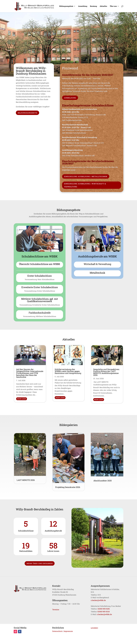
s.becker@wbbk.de (98, 600)
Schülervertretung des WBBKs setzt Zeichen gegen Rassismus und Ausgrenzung (68, 371)
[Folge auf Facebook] (19, 631)
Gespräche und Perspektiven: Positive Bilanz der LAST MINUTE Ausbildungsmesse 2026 (106, 372)
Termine (55, 609)
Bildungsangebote (66, 6)
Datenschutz (57, 631)
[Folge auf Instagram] (15, 631)
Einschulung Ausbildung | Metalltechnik (85, 176)
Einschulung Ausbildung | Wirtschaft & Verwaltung (85, 185)
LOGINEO (94, 628)
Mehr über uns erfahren (40, 563)
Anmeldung (82, 6)
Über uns (113, 6)
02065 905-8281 (104, 609)
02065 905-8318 (103, 611)
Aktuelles (103, 6)
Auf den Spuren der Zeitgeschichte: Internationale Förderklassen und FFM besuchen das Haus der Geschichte (29, 373)
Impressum (68, 631)
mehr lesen (21, 399)
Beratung (93, 6)
